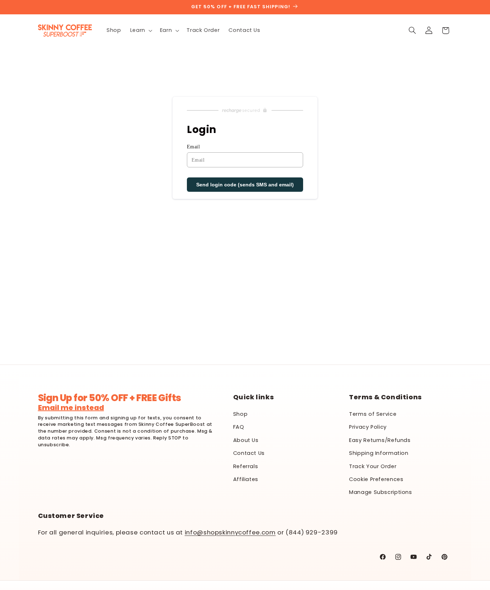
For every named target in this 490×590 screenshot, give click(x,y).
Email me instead (71, 407)
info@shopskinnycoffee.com (230, 532)
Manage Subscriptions (380, 492)
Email (193, 146)
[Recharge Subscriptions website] (245, 110)
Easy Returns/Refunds (380, 440)
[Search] (412, 30)
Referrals (245, 466)
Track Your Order (372, 466)
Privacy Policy (368, 426)
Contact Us (249, 453)
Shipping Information (379, 453)
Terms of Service (372, 414)
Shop (240, 414)
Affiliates (245, 479)
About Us (246, 440)
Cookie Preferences (376, 479)
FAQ (238, 426)
